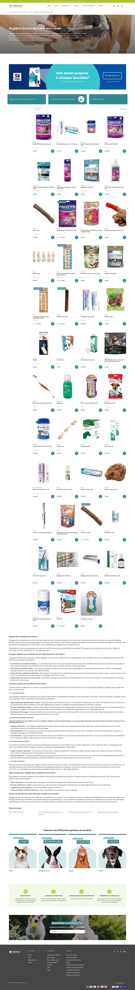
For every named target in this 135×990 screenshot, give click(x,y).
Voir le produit (52, 151)
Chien (15, 12)
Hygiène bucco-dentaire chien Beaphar (108, 812)
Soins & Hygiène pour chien (16, 812)
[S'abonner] (83, 931)
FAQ (48, 967)
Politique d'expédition (73, 972)
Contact (49, 965)
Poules (30, 962)
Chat (29, 957)
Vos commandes (52, 962)
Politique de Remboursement (75, 965)
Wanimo (15, 982)
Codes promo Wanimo (54, 955)
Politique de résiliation (73, 975)
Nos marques (51, 957)
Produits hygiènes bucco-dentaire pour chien (80, 812)
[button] (114, 6)
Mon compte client (53, 960)
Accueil (11, 12)
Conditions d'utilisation (73, 970)
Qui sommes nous (71, 955)
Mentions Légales (71, 957)
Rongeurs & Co (32, 960)
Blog (48, 970)
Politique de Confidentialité (74, 967)
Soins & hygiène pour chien (25, 12)
